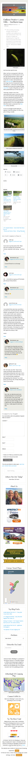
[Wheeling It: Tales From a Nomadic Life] (14, 7)
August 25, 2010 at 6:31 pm (15, 241)
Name (4, 437)
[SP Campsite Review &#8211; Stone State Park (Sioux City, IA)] (17, 193)
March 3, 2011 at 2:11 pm (14, 365)
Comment (4, 420)
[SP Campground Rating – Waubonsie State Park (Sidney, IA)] (7, 193)
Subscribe (14, 651)
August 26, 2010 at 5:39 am (15, 304)
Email (3, 443)
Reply (4, 253)
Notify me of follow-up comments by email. (12, 454)
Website (4, 448)
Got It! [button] (17, 750)
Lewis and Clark (9, 81)
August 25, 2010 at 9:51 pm (15, 274)
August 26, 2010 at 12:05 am (16, 259)
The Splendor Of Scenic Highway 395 (11, 629)
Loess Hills (5, 87)
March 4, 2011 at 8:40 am (16, 389)
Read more (19, 755)
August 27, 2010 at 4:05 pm (16, 341)
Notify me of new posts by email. (10, 456)
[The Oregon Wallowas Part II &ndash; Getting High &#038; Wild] (7, 207)
